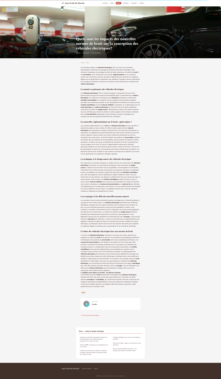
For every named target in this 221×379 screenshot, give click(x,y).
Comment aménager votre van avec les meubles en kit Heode (126, 338)
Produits (126, 3)
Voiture (142, 3)
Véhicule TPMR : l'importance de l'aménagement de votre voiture (94, 345)
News (118, 3)
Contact (96, 368)
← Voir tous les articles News (90, 315)
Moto (112, 3)
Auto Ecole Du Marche (72, 3)
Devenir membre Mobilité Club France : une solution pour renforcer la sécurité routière (125, 349)
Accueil (105, 3)
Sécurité (134, 3)
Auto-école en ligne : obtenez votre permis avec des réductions (127, 344)
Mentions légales (87, 368)
